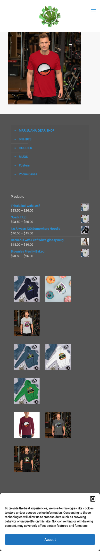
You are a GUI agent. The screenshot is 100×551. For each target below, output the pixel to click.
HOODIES (25, 148)
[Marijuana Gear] (50, 15)
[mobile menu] (93, 10)
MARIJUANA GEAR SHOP (36, 130)
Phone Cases (28, 174)
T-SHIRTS (25, 139)
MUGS (23, 156)
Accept (50, 539)
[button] (92, 498)
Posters (24, 165)
